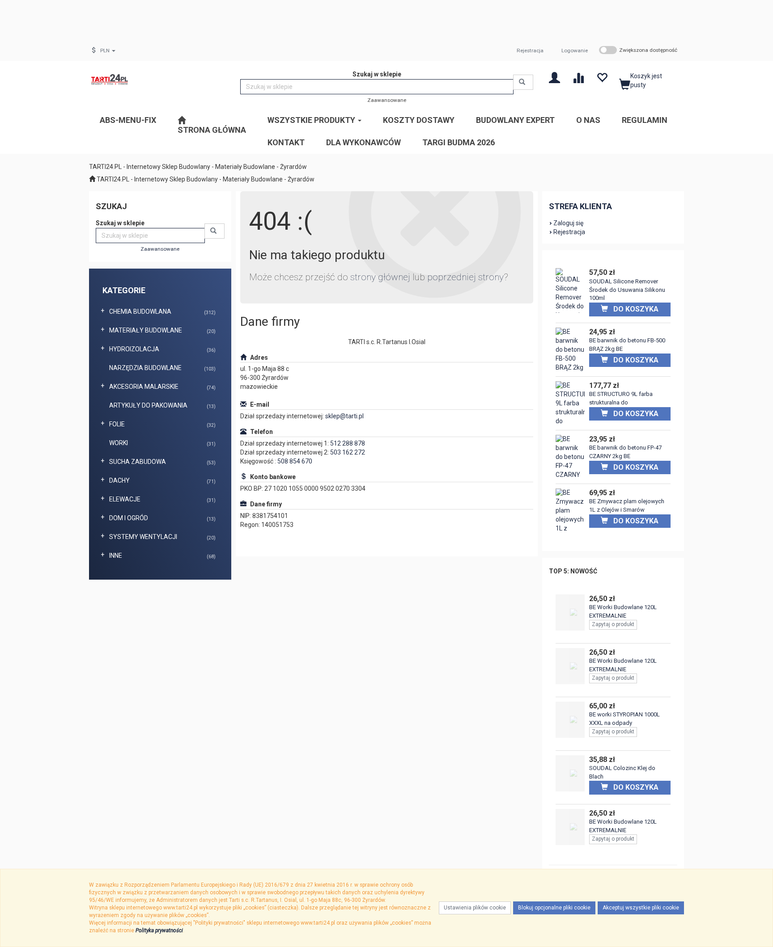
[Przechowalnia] (601, 77)
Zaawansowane (386, 100)
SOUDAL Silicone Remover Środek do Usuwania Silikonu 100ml (627, 289)
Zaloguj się (568, 223)
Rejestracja (530, 50)
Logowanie (574, 50)
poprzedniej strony (465, 277)
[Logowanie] (554, 77)
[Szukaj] (523, 82)
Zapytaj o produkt (613, 624)
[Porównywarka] (578, 77)
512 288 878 (347, 443)
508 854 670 (294, 461)
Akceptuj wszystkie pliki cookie (641, 908)
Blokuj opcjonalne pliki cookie (554, 908)
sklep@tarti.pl (344, 416)
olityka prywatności (161, 930)
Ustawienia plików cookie (475, 908)
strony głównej (380, 277)
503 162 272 (347, 452)
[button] (107, 50)
